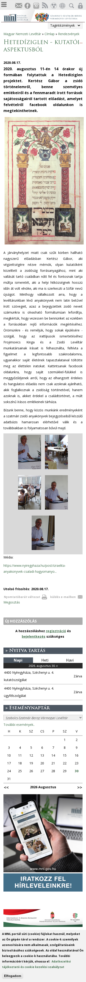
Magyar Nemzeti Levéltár (22, 34)
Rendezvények (68, 34)
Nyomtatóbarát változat (22, 597)
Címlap (49, 34)
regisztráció (56, 631)
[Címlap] (19, 17)
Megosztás (11, 602)
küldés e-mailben (63, 597)
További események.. (19, 724)
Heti (44, 660)
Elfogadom (12, 976)
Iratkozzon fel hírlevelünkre (19, 6)
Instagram (36, 6)
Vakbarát (53, 6)
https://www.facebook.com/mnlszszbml (27, 6)
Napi (18, 660)
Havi (70, 660)
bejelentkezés (33, 636)
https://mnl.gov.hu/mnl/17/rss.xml (45, 6)
